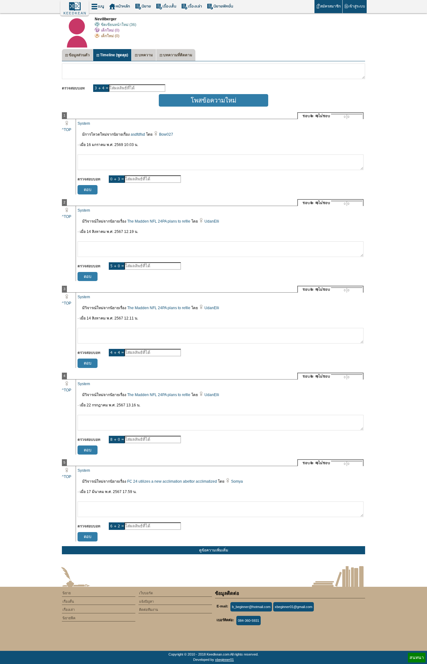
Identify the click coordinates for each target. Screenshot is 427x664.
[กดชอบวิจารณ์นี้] (306, 115)
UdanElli (211, 221)
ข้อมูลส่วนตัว (79, 55)
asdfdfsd (138, 134)
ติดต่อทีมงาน (148, 609)
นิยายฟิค (69, 618)
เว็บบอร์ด (146, 593)
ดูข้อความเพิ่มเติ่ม (213, 550)
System (84, 123)
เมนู (101, 6)
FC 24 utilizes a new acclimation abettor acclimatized (172, 481)
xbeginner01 (224, 659)
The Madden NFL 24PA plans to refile (158, 221)
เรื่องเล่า (195, 6)
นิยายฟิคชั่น (223, 6)
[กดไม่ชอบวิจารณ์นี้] (322, 115)
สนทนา (416, 657)
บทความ (145, 55)
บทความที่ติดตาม (177, 55)
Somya (237, 481)
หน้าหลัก (123, 6)
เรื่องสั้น (169, 6)
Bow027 (166, 134)
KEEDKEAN (75, 13)
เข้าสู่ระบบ (356, 6)
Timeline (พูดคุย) (114, 55)
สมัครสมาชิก (330, 6)
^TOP (66, 130)
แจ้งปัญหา (146, 601)
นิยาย (146, 6)
